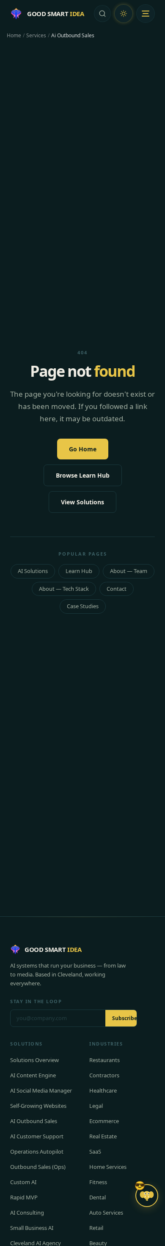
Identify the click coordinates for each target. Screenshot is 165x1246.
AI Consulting (27, 1212)
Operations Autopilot (36, 1151)
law (121, 965)
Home (14, 35)
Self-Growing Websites (38, 1106)
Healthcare (103, 1090)
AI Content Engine (33, 1075)
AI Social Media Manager (41, 1090)
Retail (96, 1228)
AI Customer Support (36, 1136)
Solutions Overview (34, 1060)
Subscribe (124, 1018)
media (25, 974)
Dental (97, 1197)
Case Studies (83, 606)
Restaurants (104, 1060)
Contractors (104, 1075)
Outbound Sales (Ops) (38, 1167)
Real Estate (103, 1136)
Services (36, 35)
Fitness (98, 1182)
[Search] (102, 13)
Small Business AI (31, 1228)
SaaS (95, 1151)
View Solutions (82, 502)
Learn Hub (79, 571)
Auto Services (106, 1212)
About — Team (128, 571)
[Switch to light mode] (123, 13)
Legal (96, 1106)
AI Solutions (33, 571)
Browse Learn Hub (83, 475)
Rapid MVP (24, 1197)
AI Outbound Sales (33, 1121)
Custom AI (23, 1182)
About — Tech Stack (64, 588)
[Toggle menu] (145, 13)
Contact (116, 588)
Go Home (82, 449)
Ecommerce (104, 1121)
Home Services (107, 1167)
